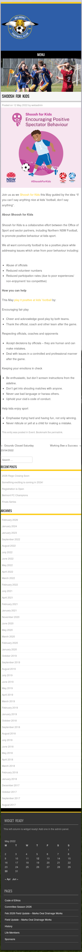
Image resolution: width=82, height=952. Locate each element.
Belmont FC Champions (15, 495)
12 (37, 858)
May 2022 (7, 565)
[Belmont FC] (40, 27)
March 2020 (8, 636)
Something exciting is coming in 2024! (22, 482)
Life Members (12, 932)
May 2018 (7, 752)
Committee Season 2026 (18, 906)
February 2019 (10, 707)
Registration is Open (13, 488)
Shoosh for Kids (30, 195)
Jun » (15, 879)
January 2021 (9, 610)
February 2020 (10, 642)
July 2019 (7, 675)
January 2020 (9, 649)
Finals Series (9, 501)
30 (6, 871)
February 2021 (10, 604)
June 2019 (8, 681)
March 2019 (8, 701)
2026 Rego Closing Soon (15, 475)
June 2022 (8, 558)
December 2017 (11, 785)
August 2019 (9, 668)
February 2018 (10, 772)
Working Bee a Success (65, 445)
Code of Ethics (12, 900)
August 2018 (9, 733)
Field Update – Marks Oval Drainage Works (28, 919)
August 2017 (9, 804)
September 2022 (11, 539)
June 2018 (8, 746)
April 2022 (7, 571)
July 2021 (7, 591)
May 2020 (7, 629)
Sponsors (10, 939)
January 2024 (9, 526)
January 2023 (9, 532)
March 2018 (8, 765)
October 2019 (9, 655)
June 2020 (8, 623)
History (8, 926)
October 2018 (9, 720)
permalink (57, 432)
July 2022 (7, 552)
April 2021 (7, 597)
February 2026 (10, 519)
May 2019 (7, 688)
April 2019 (7, 694)
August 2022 (9, 545)
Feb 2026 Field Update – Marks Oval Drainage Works (33, 913)
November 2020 (11, 617)
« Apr (8, 879)
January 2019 (9, 714)
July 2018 (7, 740)
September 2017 (11, 798)
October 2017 (9, 791)
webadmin (37, 105)
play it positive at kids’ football (33, 300)
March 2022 (8, 578)
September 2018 (11, 727)
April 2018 (7, 759)
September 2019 (11, 662)
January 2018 (9, 779)
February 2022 (10, 584)
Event (32, 432)
